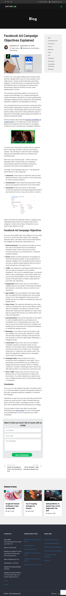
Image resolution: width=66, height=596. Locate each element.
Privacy (6, 580)
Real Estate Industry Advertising (52, 547)
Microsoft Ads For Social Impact (32, 564)
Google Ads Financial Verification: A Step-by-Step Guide (12, 506)
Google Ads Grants (29, 545)
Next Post (31, 467)
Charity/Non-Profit (52, 40)
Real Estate (51, 58)
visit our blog (19, 410)
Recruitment (51, 61)
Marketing (26, 48)
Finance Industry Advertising (51, 543)
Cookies (6, 584)
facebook (5, 1)
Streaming (51, 69)
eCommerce (51, 43)
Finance (50, 46)
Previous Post (14, 468)
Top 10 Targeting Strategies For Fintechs (31, 506)
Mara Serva (15, 48)
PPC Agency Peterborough (51, 539)
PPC (49, 55)
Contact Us (47, 560)
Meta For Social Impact (30, 549)
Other (49, 52)
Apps (49, 38)
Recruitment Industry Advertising (52, 551)
